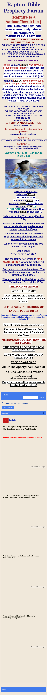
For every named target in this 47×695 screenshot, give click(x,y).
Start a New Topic (8, 407)
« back (4, 689)
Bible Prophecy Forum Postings (16, 403)
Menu (6, 395)
